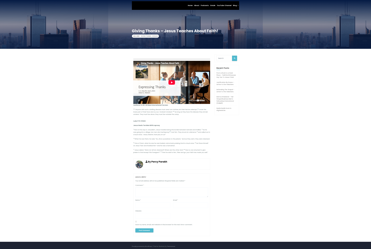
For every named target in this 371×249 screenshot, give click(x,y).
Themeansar (171, 246)
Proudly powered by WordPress (142, 246)
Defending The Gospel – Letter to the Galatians (225, 90)
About (196, 5)
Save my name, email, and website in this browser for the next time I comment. (163, 225)
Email (175, 200)
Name (138, 200)
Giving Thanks (146, 36)
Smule (212, 5)
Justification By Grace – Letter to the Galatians (225, 83)
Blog (235, 5)
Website (138, 211)
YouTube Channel (224, 5)
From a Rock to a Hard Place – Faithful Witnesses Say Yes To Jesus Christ (226, 75)
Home (190, 5)
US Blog (155, 36)
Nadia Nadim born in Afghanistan (224, 109)
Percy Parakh (159, 161)
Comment (139, 185)
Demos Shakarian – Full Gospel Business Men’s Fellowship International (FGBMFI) (225, 100)
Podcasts (205, 5)
